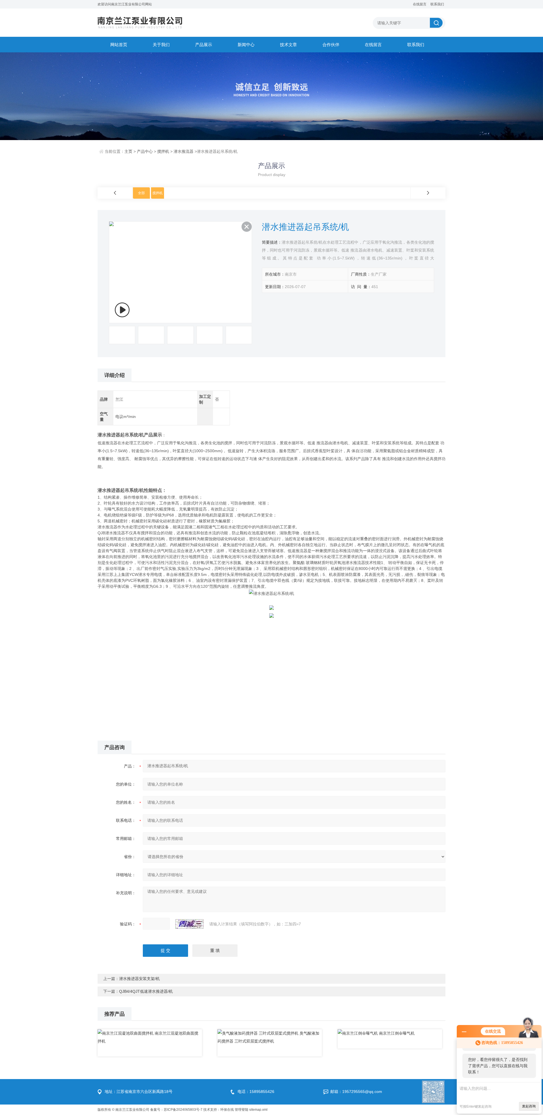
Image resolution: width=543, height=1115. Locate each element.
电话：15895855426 (256, 1091)
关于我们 (161, 44)
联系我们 (437, 4)
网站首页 (118, 44)
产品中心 (145, 151)
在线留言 (419, 4)
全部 (141, 193)
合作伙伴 (330, 44)
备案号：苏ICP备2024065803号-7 (176, 1110)
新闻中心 (246, 44)
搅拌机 (163, 151)
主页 (128, 151)
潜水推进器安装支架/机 (139, 978)
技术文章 (288, 44)
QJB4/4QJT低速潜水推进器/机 (146, 991)
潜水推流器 (183, 151)
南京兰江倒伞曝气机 (397, 1033)
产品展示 (203, 44)
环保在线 (227, 1110)
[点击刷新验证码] (189, 924)
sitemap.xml (258, 1110)
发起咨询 (529, 1106)
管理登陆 (241, 1110)
